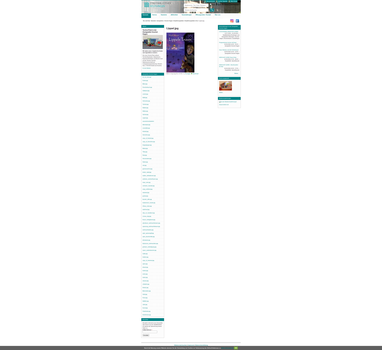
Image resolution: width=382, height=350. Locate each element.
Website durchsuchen (180, 345)
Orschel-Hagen (168, 20)
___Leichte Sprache (221, 1)
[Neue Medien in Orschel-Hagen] (225, 90)
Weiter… (236, 73)
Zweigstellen (160, 20)
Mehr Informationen (227, 348)
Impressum (191, 345)
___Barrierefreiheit (209, 1)
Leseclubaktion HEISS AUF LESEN (228, 31)
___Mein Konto (233, 1)
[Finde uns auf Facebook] (237, 22)
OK (236, 348)
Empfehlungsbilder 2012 (191, 20)
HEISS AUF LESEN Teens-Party (227, 57)
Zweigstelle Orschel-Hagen (149, 74)
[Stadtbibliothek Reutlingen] (156, 4)
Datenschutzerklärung (201, 345)
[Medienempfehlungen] (228, 102)
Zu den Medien (147, 68)
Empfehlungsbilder (179, 20)
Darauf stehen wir (224, 104)
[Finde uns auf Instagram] (232, 22)
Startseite (153, 20)
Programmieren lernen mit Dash (227, 42)
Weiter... (221, 92)
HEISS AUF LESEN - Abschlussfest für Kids (228, 65)
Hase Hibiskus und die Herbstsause (229, 50)
